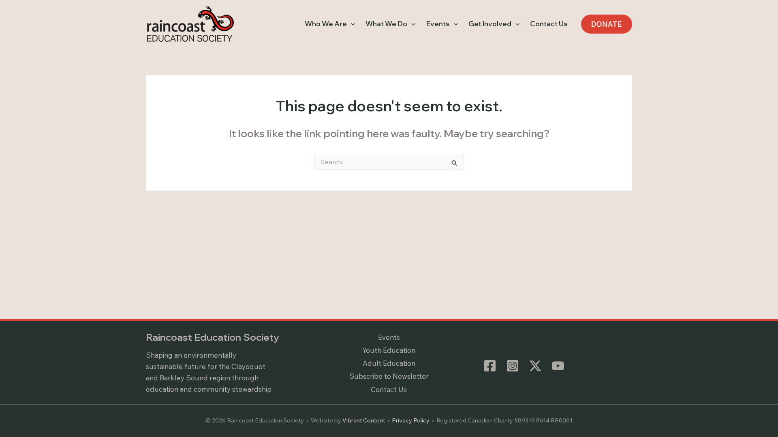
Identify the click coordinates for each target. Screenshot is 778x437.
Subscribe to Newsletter (389, 376)
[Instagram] (512, 365)
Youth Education (388, 350)
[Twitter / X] (535, 365)
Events (389, 337)
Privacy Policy (411, 420)
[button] (351, 24)
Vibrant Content (363, 420)
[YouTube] (557, 365)
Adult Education (389, 363)
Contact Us (389, 389)
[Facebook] (489, 365)
